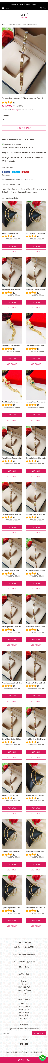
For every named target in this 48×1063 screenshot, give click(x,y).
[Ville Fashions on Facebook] (21, 1044)
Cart (44, 8)
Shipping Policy (24, 1015)
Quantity (5, 116)
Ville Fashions (23, 1052)
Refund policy (24, 1012)
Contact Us (24, 1018)
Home (3, 25)
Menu (6, 8)
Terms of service (24, 1006)
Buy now (12, 246)
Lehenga (24, 981)
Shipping (14, 110)
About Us (24, 1003)
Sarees (24, 984)
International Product (24, 990)
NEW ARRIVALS (24, 987)
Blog (24, 993)
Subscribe (39, 1033)
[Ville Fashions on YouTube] (26, 1044)
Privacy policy (24, 1009)
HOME (24, 978)
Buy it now (24, 1060)
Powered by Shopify (36, 1052)
